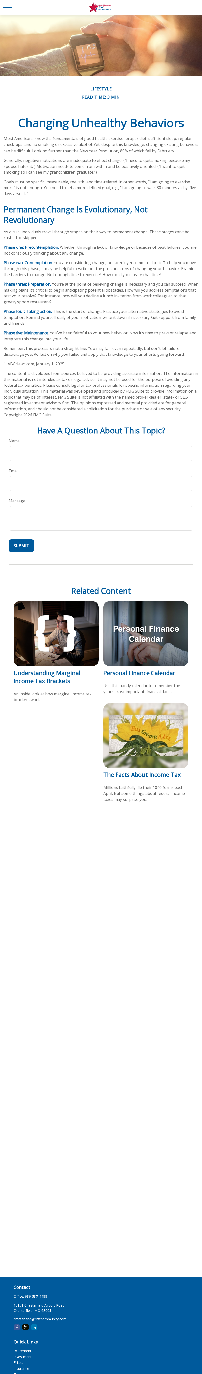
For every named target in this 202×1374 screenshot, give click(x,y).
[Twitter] (25, 1327)
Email (13, 471)
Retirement (22, 1350)
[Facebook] (17, 1327)
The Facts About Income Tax (142, 775)
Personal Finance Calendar (139, 673)
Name (14, 441)
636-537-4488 (36, 1296)
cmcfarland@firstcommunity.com (40, 1319)
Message (17, 501)
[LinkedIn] (34, 1327)
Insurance (21, 1368)
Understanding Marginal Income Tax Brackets (47, 677)
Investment (23, 1356)
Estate (19, 1362)
